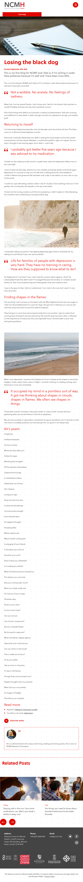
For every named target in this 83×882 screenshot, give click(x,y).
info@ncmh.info (56, 836)
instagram (76, 842)
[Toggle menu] (75, 5)
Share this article (17, 720)
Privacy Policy (50, 876)
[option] (21, 798)
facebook (76, 836)
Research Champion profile (26, 709)
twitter (70, 836)
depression (28, 713)
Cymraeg (22, 14)
